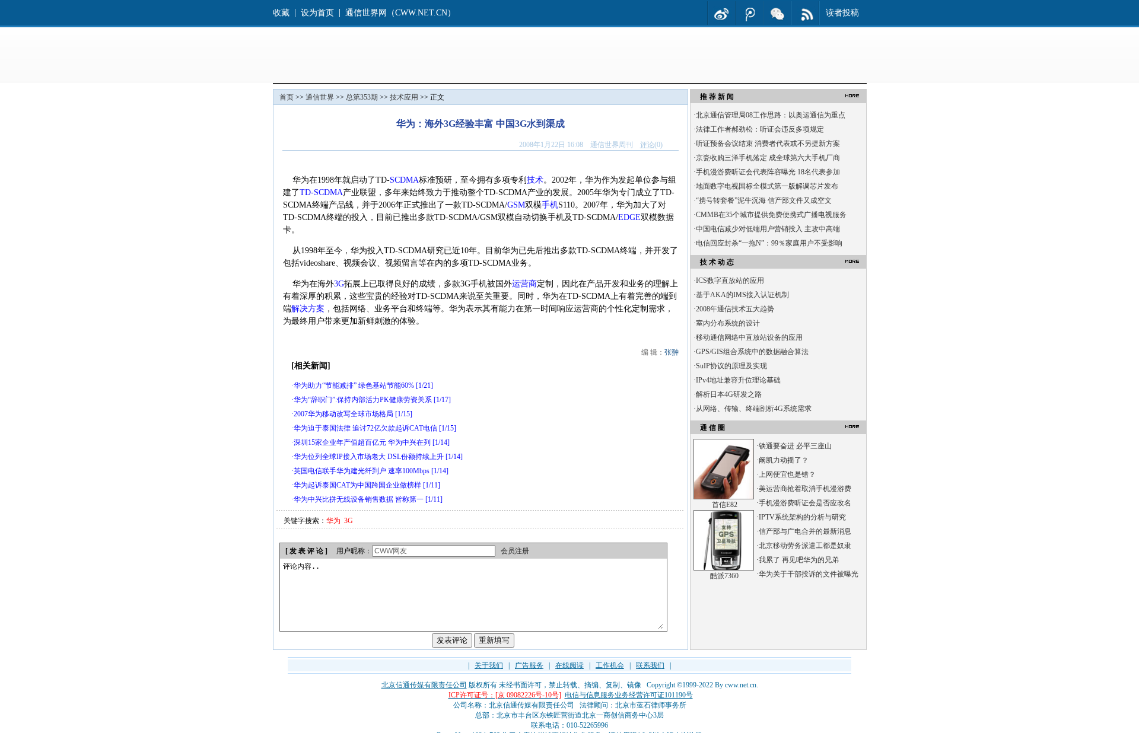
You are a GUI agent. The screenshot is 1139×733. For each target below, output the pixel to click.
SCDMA (404, 180)
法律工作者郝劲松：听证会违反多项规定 (760, 129)
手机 (550, 204)
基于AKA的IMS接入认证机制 (742, 295)
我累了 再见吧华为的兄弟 (799, 560)
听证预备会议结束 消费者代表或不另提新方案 (768, 143)
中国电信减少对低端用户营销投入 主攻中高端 (768, 229)
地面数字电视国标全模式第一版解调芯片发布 (767, 186)
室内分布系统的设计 (728, 323)
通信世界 (320, 97)
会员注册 (515, 551)
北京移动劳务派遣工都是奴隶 (805, 545)
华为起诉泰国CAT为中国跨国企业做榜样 (357, 485)
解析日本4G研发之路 (729, 394)
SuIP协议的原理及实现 (731, 366)
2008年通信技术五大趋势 (735, 309)
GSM (516, 204)
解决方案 (307, 308)
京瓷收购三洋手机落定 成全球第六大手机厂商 (768, 158)
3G (339, 283)
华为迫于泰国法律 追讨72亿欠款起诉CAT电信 (365, 428)
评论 (647, 145)
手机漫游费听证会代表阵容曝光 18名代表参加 (768, 172)
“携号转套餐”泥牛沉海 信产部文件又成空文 (764, 200)
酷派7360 (724, 576)
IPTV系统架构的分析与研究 (802, 517)
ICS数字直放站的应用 (730, 280)
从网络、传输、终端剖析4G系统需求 (754, 408)
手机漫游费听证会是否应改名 (805, 503)
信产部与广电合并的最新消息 (805, 531)
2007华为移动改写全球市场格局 (343, 414)
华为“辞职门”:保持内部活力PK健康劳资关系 (363, 400)
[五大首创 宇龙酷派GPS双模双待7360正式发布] (723, 568)
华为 (333, 521)
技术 (535, 180)
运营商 (524, 283)
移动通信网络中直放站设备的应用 (749, 337)
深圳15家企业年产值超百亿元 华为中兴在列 (362, 442)
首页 (286, 97)
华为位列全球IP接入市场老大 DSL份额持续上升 (369, 456)
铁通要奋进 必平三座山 (795, 446)
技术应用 (404, 97)
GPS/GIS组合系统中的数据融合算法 (752, 352)
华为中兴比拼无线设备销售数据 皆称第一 (359, 499)
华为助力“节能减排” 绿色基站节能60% (354, 385)
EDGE (629, 217)
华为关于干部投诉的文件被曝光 (808, 574)
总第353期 (362, 97)
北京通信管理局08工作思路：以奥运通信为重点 (770, 115)
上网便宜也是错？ (787, 474)
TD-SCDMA (321, 192)
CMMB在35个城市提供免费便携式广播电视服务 (771, 215)
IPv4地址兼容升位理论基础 (738, 380)
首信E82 (724, 505)
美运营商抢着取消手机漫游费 (805, 489)
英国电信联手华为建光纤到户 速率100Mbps (361, 471)
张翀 (671, 352)
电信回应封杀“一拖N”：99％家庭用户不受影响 (769, 243)
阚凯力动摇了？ (784, 460)
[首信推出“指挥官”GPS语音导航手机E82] (723, 497)
